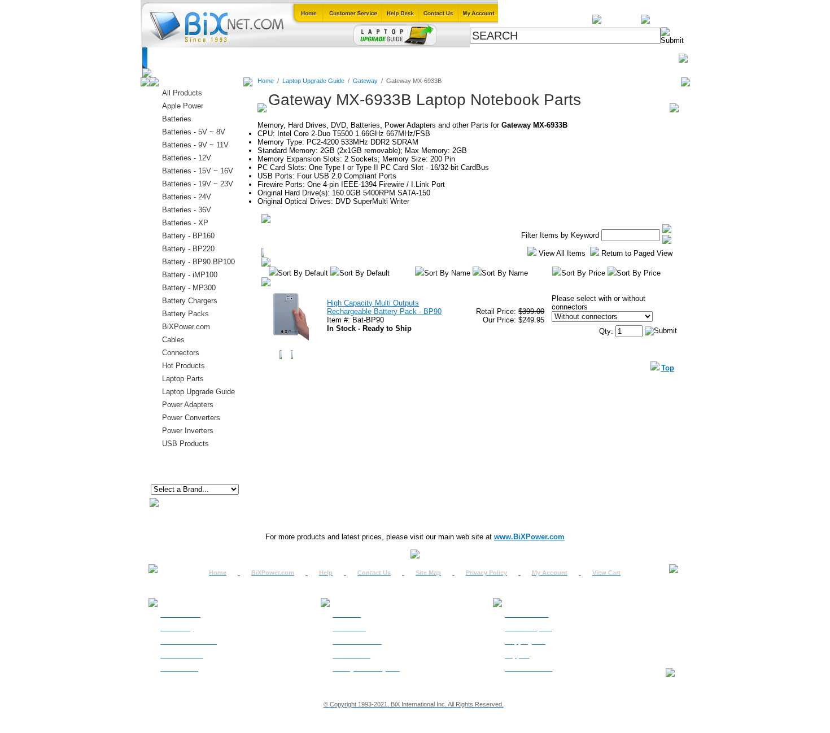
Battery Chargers (189, 300)
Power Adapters (440, 58)
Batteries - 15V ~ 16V (197, 171)
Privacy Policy (486, 572)
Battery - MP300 (189, 287)
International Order (188, 641)
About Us (347, 614)
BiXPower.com (563, 58)
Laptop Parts (183, 378)
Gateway (365, 80)
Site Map (428, 572)
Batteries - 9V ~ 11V (195, 145)
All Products (503, 58)
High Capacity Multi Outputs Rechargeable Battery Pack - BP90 (384, 307)
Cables (296, 58)
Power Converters (191, 417)
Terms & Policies (357, 641)
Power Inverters (187, 430)
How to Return (526, 614)
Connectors (251, 58)
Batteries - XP (185, 223)
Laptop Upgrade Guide (360, 58)
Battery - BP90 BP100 (198, 262)
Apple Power (182, 106)
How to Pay (177, 628)
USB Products (185, 443)
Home (164, 58)
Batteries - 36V (186, 210)
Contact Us (374, 572)
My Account (549, 572)
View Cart (606, 572)
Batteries (202, 58)
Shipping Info (525, 641)
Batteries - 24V (186, 197)
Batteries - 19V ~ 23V (197, 184)
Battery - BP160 (188, 236)
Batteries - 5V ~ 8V (193, 132)
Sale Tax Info (179, 668)
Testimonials (351, 655)
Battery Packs (185, 313)
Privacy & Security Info (366, 668)
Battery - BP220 (188, 249)
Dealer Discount (528, 668)
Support (517, 655)
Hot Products (183, 365)
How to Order (180, 614)
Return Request (528, 628)
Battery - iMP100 (189, 274)
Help (326, 572)
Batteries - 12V (186, 158)
